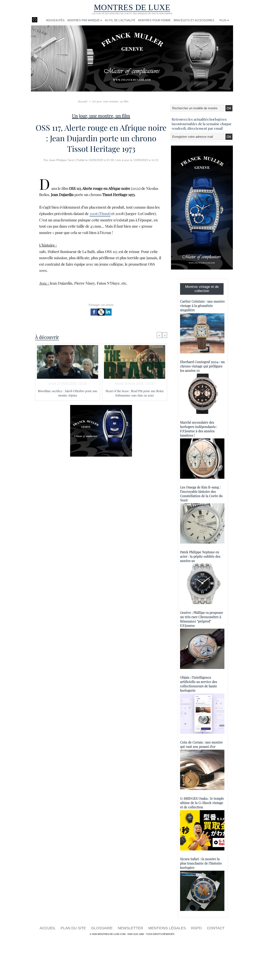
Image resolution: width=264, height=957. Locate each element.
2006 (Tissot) (100, 213)
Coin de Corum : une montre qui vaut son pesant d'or (201, 744)
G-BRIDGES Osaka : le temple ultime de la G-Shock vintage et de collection (202, 802)
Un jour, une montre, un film (110, 101)
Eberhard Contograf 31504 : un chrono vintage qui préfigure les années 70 (202, 366)
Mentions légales (167, 928)
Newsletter (131, 928)
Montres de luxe (132, 7)
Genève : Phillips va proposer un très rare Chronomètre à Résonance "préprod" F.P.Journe (201, 619)
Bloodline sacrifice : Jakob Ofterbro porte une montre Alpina (67, 393)
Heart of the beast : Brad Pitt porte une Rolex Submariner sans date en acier (135, 393)
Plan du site (74, 928)
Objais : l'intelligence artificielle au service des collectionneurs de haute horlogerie (198, 683)
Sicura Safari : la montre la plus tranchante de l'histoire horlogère (201, 863)
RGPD (197, 928)
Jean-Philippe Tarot (61, 160)
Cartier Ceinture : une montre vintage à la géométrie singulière (202, 305)
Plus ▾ (224, 20)
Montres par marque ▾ (84, 20)
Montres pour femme (154, 20)
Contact (216, 928)
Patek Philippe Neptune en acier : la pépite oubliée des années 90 (200, 556)
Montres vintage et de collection (202, 289)
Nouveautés (55, 20)
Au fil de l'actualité (120, 20)
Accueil (82, 101)
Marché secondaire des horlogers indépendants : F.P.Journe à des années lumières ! (198, 428)
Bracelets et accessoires (194, 20)
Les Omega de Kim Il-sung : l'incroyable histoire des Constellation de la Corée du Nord (201, 493)
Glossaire (102, 928)
